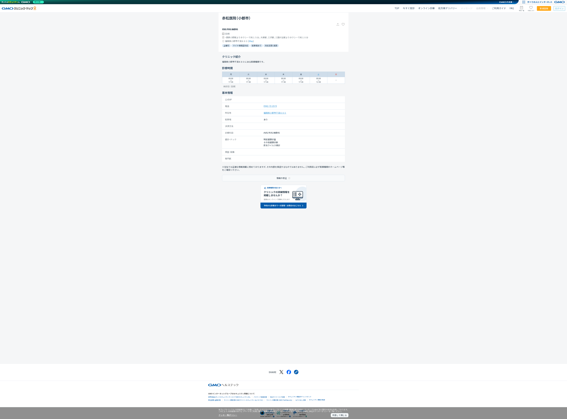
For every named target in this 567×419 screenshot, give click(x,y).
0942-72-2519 (270, 106)
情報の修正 (282, 178)
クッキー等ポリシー (228, 415)
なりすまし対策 (300, 400)
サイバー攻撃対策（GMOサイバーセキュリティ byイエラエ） (243, 400)
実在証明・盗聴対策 (214, 400)
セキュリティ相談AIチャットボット (299, 397)
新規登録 (544, 8)
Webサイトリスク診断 (277, 397)
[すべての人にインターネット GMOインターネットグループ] (546, 2)
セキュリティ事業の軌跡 (317, 400)
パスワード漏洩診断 (260, 397)
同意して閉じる (339, 415)
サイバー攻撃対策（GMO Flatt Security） (279, 400)
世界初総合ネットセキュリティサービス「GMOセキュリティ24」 (229, 397)
